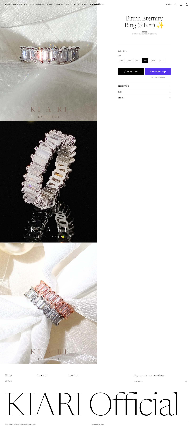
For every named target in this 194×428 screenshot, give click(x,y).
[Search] (175, 4)
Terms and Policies (97, 425)
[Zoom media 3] (48, 303)
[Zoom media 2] (48, 182)
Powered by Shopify (28, 425)
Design (121, 98)
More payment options (158, 77)
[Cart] (187, 4)
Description (123, 86)
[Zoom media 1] (48, 60)
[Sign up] (186, 381)
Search (8, 381)
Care (120, 92)
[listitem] (84, 4)
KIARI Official (16, 425)
